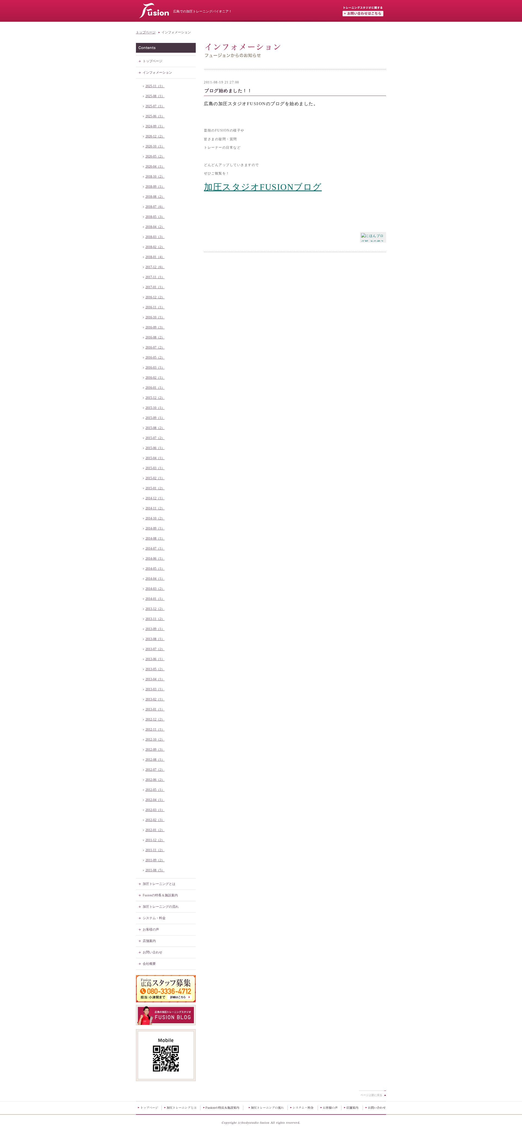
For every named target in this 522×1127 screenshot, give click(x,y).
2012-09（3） (154, 750)
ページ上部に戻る (371, 1095)
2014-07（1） (154, 548)
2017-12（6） (154, 267)
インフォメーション (157, 72)
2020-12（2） (154, 136)
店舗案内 (149, 941)
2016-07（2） (154, 347)
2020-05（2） (154, 156)
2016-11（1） (154, 307)
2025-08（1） (154, 96)
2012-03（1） (154, 810)
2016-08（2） (154, 337)
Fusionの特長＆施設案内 (160, 895)
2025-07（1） (154, 106)
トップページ (146, 32)
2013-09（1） (154, 629)
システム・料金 (154, 918)
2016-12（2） (154, 297)
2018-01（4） (154, 257)
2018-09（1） (154, 187)
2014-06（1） (154, 559)
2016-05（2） (154, 357)
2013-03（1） (154, 689)
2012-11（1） (154, 729)
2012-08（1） (154, 760)
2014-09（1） (154, 528)
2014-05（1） (154, 569)
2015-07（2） (154, 438)
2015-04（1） (154, 458)
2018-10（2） (154, 177)
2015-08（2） (154, 428)
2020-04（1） (154, 166)
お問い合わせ (152, 952)
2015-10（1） (154, 408)
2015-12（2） (154, 398)
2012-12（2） (154, 719)
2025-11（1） (154, 86)
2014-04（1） (154, 579)
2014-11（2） (154, 508)
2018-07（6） (154, 207)
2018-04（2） (154, 227)
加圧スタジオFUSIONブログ (263, 187)
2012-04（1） (154, 800)
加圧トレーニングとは (159, 884)
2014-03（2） (154, 589)
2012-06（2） (154, 780)
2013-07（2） (154, 649)
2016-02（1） (154, 378)
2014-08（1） (154, 538)
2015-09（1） (154, 418)
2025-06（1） (154, 116)
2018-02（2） (154, 247)
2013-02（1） (154, 699)
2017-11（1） (154, 277)
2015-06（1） (154, 448)
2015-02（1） (154, 478)
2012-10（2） (154, 739)
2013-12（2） (154, 609)
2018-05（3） (154, 217)
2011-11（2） (154, 850)
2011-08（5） (154, 870)
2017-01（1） (154, 287)
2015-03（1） (154, 468)
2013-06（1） (154, 659)
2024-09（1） (154, 126)
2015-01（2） (154, 488)
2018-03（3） (154, 237)
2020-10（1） (154, 146)
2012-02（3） (154, 820)
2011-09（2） (154, 860)
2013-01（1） (154, 709)
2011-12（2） (154, 840)
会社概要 (149, 964)
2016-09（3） (154, 327)
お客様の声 (151, 929)
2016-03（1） (154, 368)
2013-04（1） (154, 679)
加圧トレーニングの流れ (161, 907)
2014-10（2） (154, 518)
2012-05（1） (154, 790)
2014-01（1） (154, 599)
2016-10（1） (154, 317)
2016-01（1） (154, 388)
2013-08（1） (154, 639)
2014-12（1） (154, 498)
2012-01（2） (154, 830)
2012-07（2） (154, 770)
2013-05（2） (154, 669)
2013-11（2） (154, 619)
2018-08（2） (154, 197)
